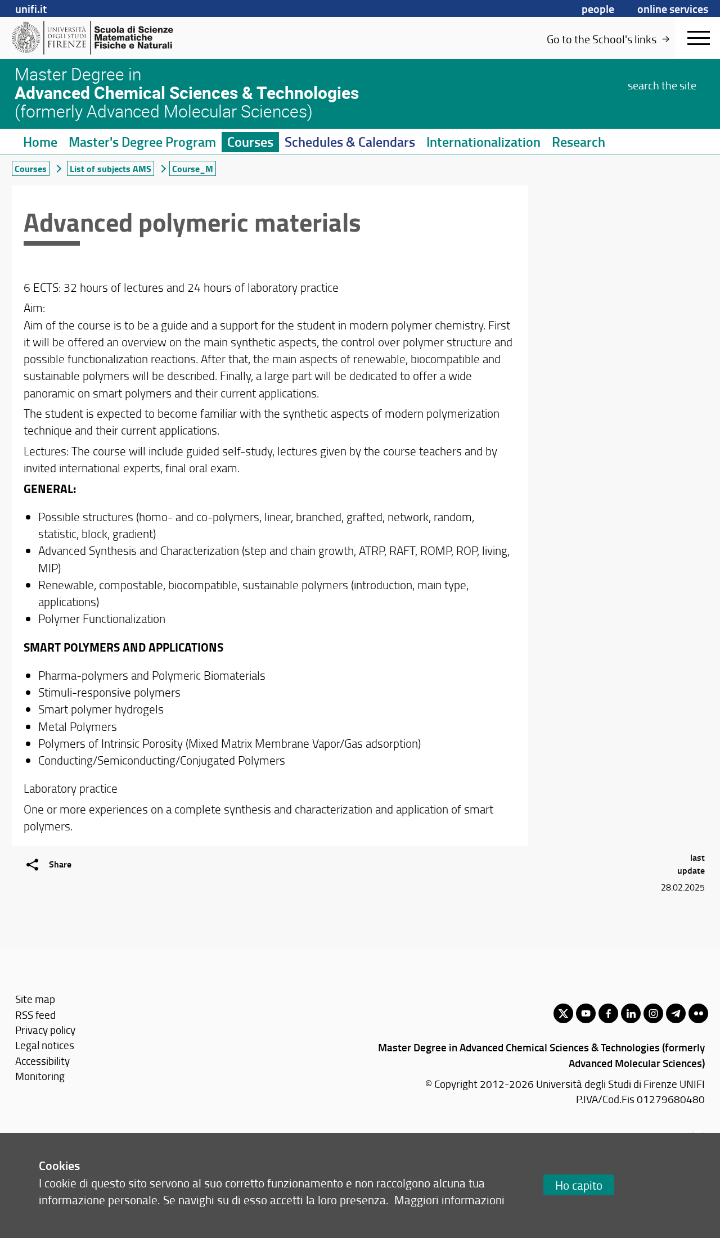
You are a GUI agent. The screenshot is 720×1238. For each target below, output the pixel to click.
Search (662, 85)
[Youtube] (586, 1013)
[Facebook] (608, 1013)
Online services (672, 8)
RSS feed (35, 1014)
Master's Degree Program (142, 141)
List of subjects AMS (110, 168)
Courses (250, 141)
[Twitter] (563, 1013)
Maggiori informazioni (449, 1199)
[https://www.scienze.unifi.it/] (99, 38)
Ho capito (578, 1185)
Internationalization (483, 141)
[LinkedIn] (631, 1013)
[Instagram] (653, 1013)
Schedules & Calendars (350, 141)
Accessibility (42, 1060)
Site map (35, 998)
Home (40, 141)
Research (578, 141)
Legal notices (44, 1044)
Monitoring (40, 1075)
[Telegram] (676, 1013)
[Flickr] (698, 1013)
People (598, 8)
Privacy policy (45, 1029)
